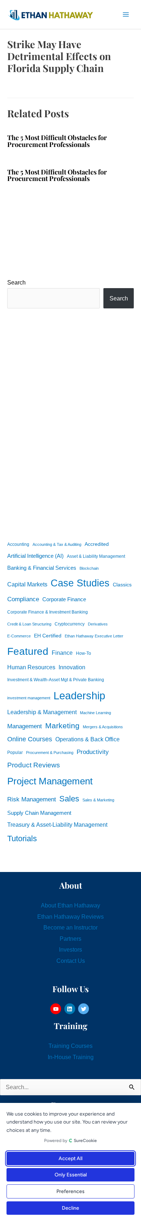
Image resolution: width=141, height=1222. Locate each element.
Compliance (23, 599)
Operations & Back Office (87, 739)
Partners (70, 938)
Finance (62, 652)
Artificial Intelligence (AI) (35, 556)
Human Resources (31, 667)
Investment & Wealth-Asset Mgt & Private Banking (55, 679)
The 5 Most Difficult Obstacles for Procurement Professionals (57, 140)
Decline (70, 1208)
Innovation (72, 667)
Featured (27, 651)
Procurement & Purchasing (49, 752)
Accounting (18, 544)
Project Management (50, 781)
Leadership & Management (42, 712)
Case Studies (80, 583)
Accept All (70, 1158)
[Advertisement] (70, 423)
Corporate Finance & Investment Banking (47, 612)
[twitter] (84, 1008)
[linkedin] (70, 1008)
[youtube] (56, 1008)
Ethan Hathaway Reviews (70, 916)
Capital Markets (27, 584)
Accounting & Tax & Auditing (57, 544)
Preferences (70, 1191)
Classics (122, 584)
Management (24, 726)
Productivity (93, 751)
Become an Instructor (70, 927)
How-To (83, 653)
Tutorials (22, 838)
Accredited (97, 544)
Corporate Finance (64, 599)
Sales (69, 798)
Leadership (79, 695)
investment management (28, 698)
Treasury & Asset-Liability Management (57, 824)
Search (16, 282)
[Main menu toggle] (126, 15)
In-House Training (71, 1057)
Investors (70, 949)
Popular (15, 752)
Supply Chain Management (39, 813)
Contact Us (70, 960)
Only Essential (71, 1175)
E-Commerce (19, 636)
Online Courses (29, 739)
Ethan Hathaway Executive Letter (94, 636)
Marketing (62, 725)
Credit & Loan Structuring (29, 624)
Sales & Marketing (98, 800)
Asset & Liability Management (96, 556)
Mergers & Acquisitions (103, 727)
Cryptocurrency (70, 624)
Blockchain (89, 568)
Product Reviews (33, 765)
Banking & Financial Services (41, 568)
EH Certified (47, 636)
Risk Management (31, 799)
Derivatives (98, 624)
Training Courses (70, 1045)
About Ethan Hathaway (70, 905)
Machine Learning (95, 713)
